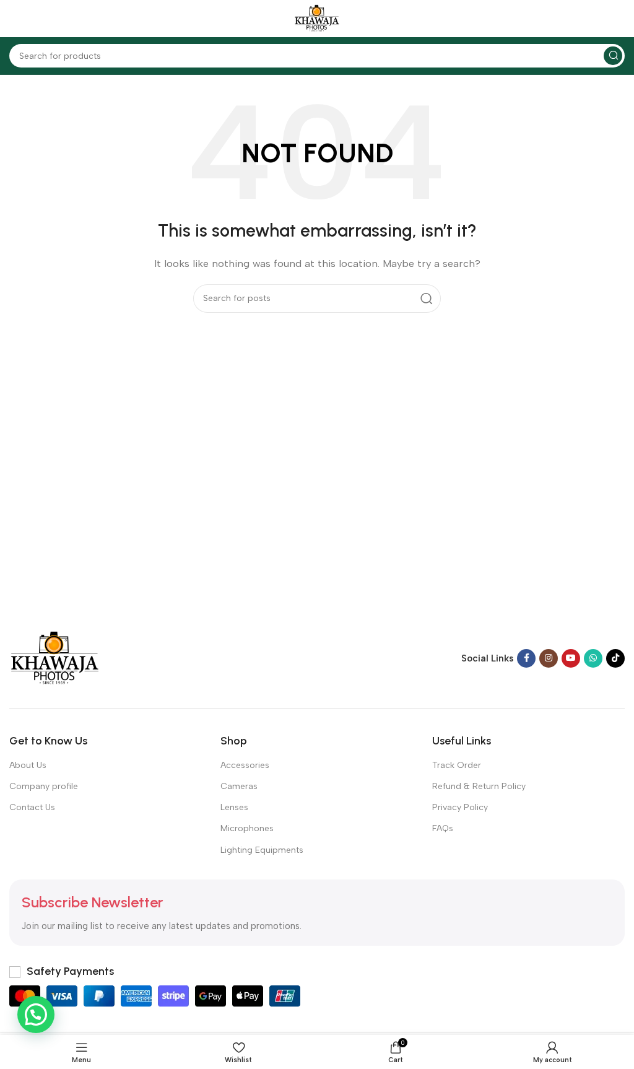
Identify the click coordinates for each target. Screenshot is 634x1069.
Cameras (239, 786)
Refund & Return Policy (479, 786)
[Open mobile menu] (15, 18)
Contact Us (32, 807)
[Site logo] (317, 18)
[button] (35, 1014)
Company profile (43, 786)
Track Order (456, 765)
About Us (27, 765)
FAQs (442, 828)
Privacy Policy (460, 807)
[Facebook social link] (526, 658)
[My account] (618, 18)
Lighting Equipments (261, 850)
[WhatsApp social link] (593, 658)
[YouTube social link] (571, 658)
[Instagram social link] (548, 658)
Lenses (234, 807)
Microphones (247, 828)
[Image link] (54, 657)
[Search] (613, 55)
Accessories (244, 765)
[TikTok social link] (615, 658)
